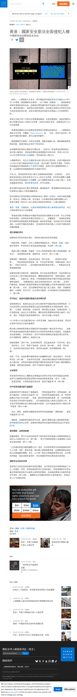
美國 (23, 207)
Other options (69, 689)
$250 (35, 505)
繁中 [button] (53, 4)
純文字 (27, 667)
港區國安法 (31, 163)
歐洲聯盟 (38, 207)
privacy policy (13, 692)
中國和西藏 (30, 528)
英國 (17, 207)
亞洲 (22, 528)
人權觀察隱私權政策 (9, 667)
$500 (16, 510)
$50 (17, 505)
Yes (46, 13)
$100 (26, 505)
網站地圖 (20, 667)
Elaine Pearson (36, 133)
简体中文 (22, 24)
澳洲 (11, 207)
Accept (58, 689)
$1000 (26, 510)
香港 (53, 99)
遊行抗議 (27, 155)
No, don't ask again (57, 13)
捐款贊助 (63, 3)
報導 (48, 188)
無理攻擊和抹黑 (31, 183)
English (17, 24)
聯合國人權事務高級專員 (54, 207)
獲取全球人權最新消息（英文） (19, 649)
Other (36, 510)
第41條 (58, 246)
